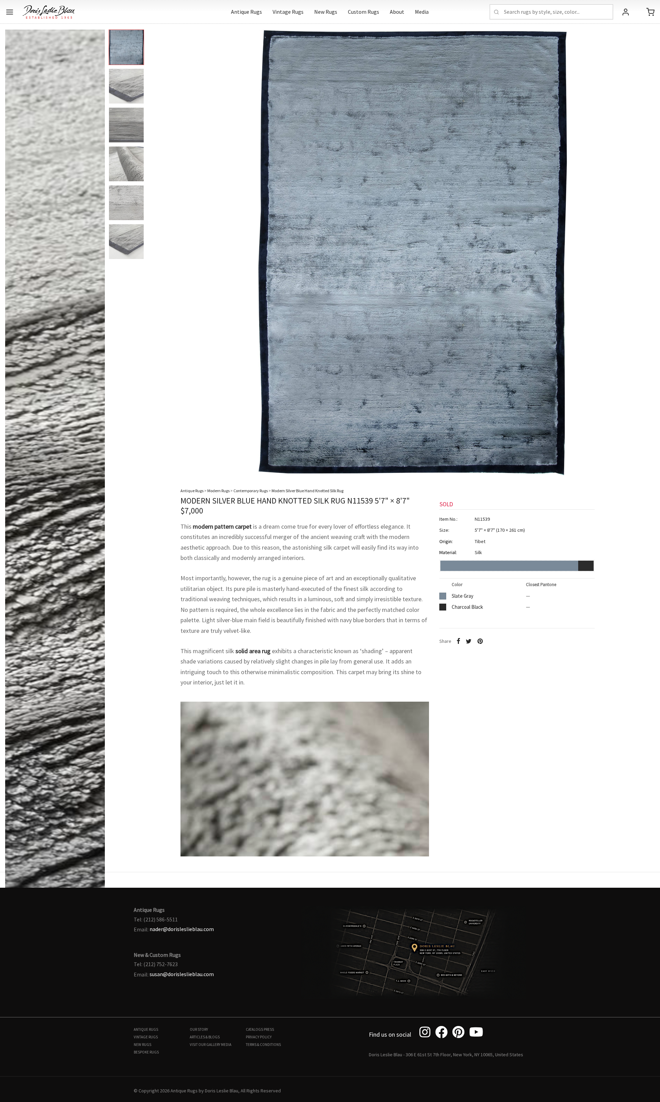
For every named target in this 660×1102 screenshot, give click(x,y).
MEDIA (226, 1044)
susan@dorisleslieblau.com (182, 974)
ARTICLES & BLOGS (205, 1037)
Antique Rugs (246, 11)
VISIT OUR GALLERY (205, 1044)
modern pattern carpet (222, 526)
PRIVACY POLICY (259, 1037)
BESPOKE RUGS (146, 1052)
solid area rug (253, 651)
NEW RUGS (142, 1044)
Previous (12, 247)
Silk (478, 553)
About (397, 11)
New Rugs (325, 11)
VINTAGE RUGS (146, 1037)
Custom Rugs (363, 11)
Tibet (480, 541)
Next (648, 247)
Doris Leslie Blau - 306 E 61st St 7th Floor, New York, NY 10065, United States (446, 1054)
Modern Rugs (218, 490)
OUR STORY (199, 1029)
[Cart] (650, 12)
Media (422, 11)
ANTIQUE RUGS (146, 1029)
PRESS (269, 1029)
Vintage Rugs (288, 11)
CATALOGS (254, 1029)
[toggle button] (10, 12)
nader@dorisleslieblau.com (182, 929)
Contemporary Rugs (250, 490)
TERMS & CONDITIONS (263, 1044)
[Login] (626, 12)
